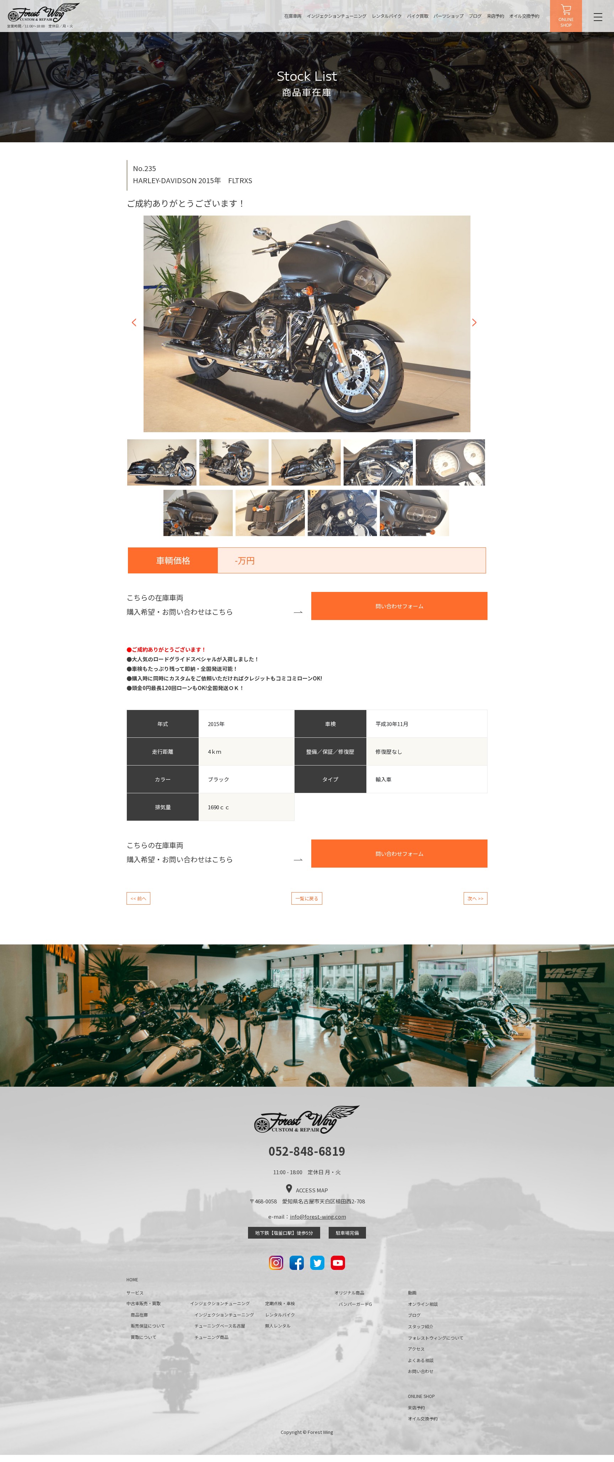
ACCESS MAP (312, 1190)
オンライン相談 (423, 1304)
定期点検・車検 (280, 1303)
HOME (132, 1279)
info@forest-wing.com (318, 1216)
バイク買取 (417, 15)
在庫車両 (292, 15)
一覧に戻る (306, 898)
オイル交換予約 (524, 15)
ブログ (475, 15)
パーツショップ (448, 15)
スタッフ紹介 (420, 1326)
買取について (143, 1337)
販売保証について (148, 1326)
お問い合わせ (420, 1371)
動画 (412, 1292)
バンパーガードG (355, 1304)
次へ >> (476, 898)
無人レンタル (278, 1326)
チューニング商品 (211, 1337)
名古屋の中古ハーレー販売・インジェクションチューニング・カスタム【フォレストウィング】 (44, 12)
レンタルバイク (387, 15)
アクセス (416, 1349)
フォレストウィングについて (435, 1338)
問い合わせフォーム (400, 606)
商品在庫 (139, 1315)
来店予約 (495, 15)
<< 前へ (138, 898)
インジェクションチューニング (336, 15)
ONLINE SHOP (566, 16)
